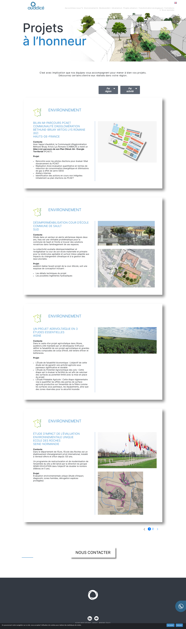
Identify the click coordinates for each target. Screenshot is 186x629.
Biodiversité (104, 8)
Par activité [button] (130, 90)
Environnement (90, 8)
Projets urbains (129, 8)
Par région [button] (108, 90)
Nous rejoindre (168, 10)
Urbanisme (116, 8)
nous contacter (93, 552)
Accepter (170, 625)
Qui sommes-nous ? (73, 8)
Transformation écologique (150, 8)
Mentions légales (105, 623)
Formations (169, 8)
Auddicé (95, 623)
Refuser (179, 625)
